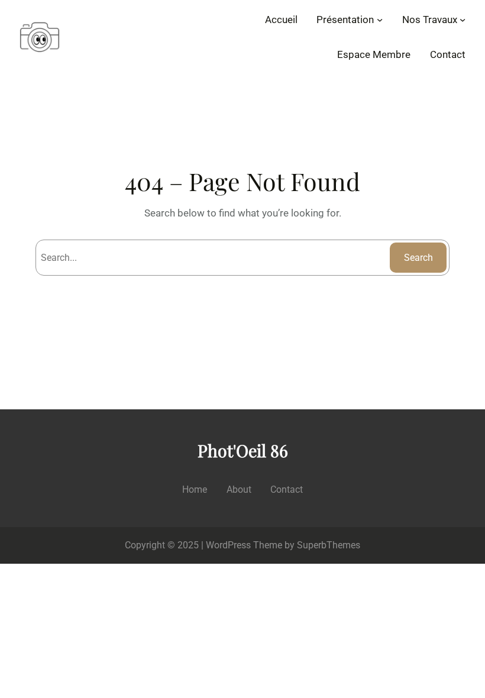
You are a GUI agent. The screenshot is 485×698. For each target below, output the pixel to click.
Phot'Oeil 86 (243, 450)
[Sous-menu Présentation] (380, 19)
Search (418, 257)
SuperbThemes (328, 545)
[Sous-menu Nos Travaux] (462, 19)
